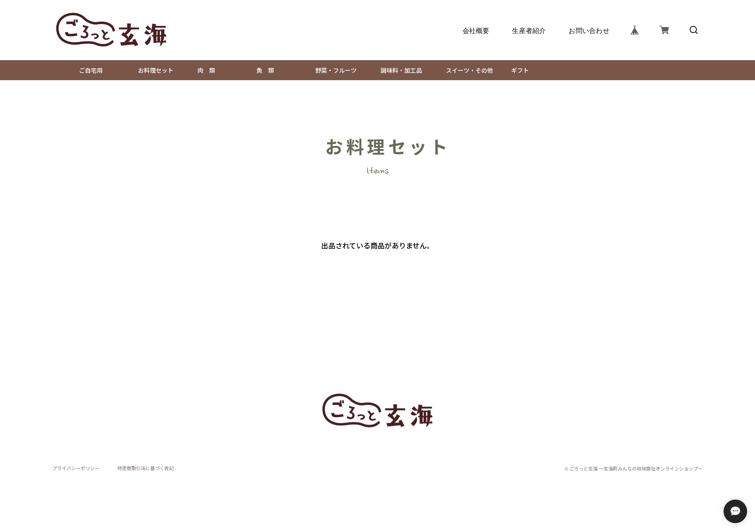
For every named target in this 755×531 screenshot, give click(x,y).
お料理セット (152, 70)
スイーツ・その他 (466, 70)
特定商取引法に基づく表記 (145, 468)
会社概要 (475, 30)
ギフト (520, 70)
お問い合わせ (589, 30)
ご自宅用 (88, 70)
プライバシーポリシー (75, 468)
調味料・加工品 (398, 70)
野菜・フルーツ (333, 70)
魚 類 (262, 70)
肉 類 (203, 70)
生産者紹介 (529, 30)
